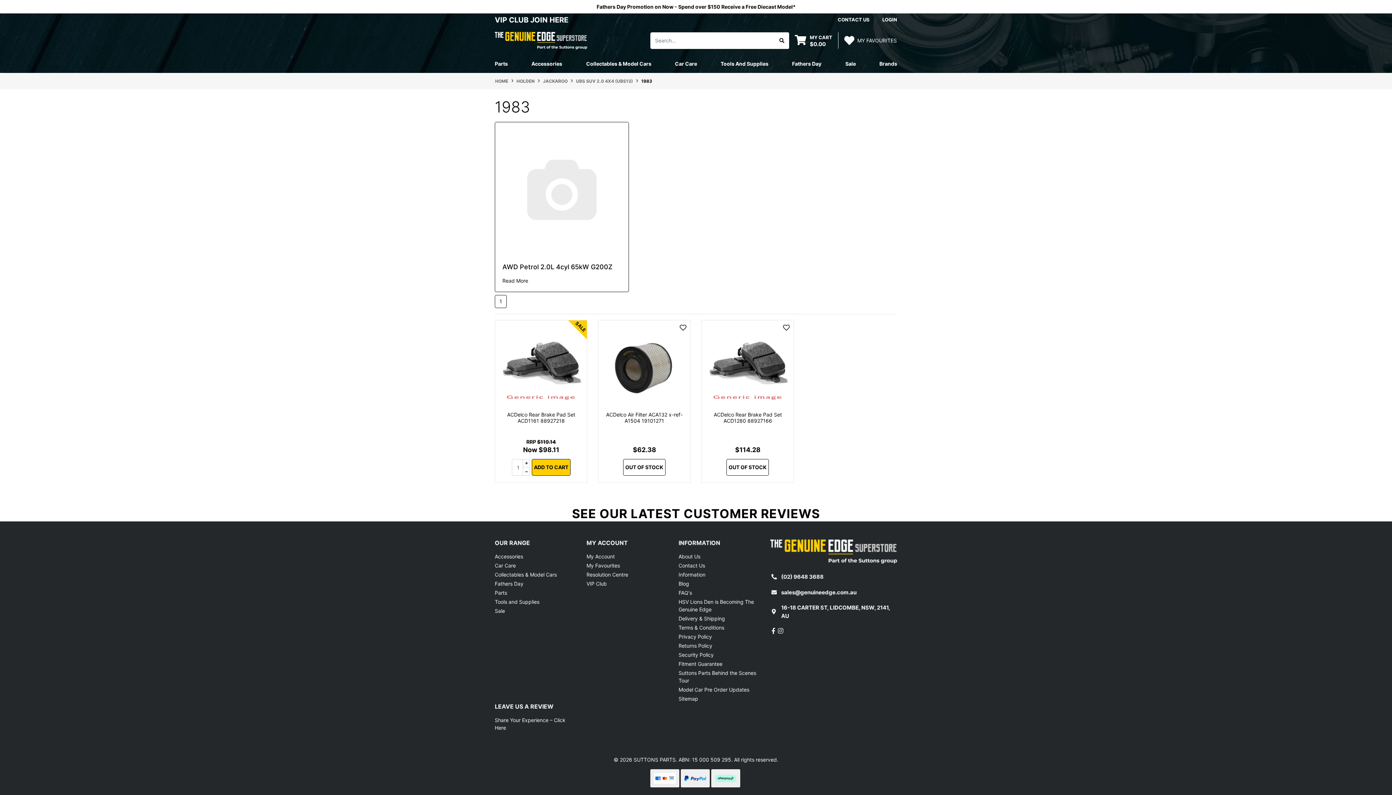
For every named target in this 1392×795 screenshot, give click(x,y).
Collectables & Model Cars (526, 574)
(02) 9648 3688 (802, 576)
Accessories (509, 556)
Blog (684, 584)
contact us (854, 19)
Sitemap (688, 699)
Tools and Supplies (517, 602)
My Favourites (603, 565)
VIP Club (597, 584)
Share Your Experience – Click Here (530, 724)
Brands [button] (888, 64)
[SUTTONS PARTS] (541, 40)
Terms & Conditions (701, 627)
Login (889, 19)
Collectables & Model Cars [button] (618, 64)
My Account (601, 556)
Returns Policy (695, 646)
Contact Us (692, 565)
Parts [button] (501, 64)
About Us (689, 556)
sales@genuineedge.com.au (819, 592)
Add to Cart (551, 467)
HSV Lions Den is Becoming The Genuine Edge (716, 605)
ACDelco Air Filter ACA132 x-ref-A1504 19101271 (644, 417)
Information (692, 574)
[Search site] (782, 40)
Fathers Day (509, 584)
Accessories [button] (546, 64)
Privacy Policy (695, 637)
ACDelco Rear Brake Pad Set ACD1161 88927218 (541, 417)
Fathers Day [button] (806, 64)
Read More (515, 281)
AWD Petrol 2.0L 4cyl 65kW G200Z (557, 267)
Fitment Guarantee (700, 664)
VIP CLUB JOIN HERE (532, 20)
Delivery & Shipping (702, 618)
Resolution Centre (607, 574)
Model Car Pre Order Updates (714, 690)
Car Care (505, 565)
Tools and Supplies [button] (744, 64)
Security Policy (696, 655)
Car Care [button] (686, 64)
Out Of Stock (644, 467)
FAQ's (685, 593)
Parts (501, 593)
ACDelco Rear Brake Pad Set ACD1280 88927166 (748, 417)
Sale (850, 64)
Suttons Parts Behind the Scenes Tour (717, 677)
